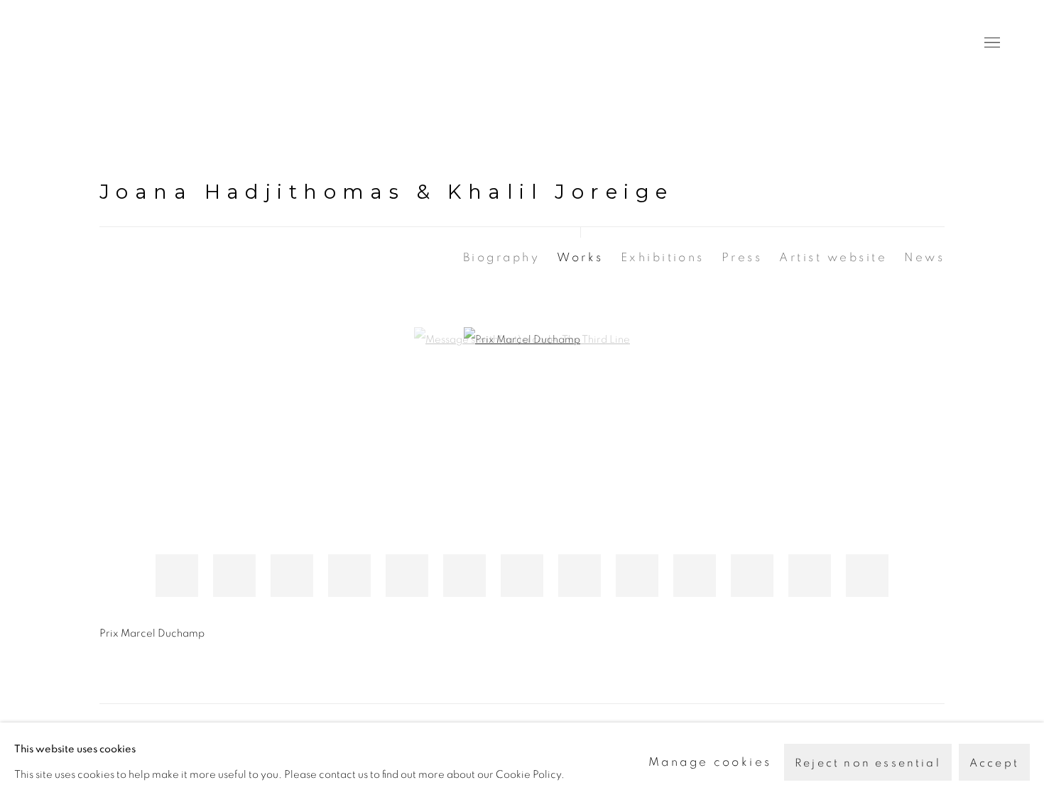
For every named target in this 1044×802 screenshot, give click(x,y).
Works (580, 257)
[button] (177, 575)
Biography (501, 257)
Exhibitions (663, 257)
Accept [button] (994, 763)
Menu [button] (990, 43)
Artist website (833, 257)
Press (742, 257)
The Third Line (106, 43)
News (924, 257)
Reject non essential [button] (868, 763)
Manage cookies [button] (710, 762)
